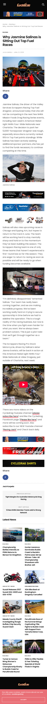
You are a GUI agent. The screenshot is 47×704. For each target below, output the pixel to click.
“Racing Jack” (10, 429)
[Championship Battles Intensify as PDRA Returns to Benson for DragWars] (12, 534)
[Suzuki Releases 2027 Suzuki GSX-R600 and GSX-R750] (12, 577)
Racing (5, 32)
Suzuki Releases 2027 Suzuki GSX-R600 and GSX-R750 (12, 592)
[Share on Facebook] (5, 96)
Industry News (9, 586)
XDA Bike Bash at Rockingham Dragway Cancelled (33, 592)
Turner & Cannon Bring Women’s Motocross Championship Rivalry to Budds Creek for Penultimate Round (12, 665)
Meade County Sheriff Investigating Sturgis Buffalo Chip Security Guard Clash (12, 623)
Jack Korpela (7, 52)
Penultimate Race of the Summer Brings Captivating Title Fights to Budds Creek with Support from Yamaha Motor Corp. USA (34, 627)
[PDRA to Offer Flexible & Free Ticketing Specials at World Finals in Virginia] (34, 646)
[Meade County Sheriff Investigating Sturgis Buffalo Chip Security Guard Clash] (12, 606)
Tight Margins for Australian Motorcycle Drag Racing (23, 498)
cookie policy (18, 694)
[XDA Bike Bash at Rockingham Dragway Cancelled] (34, 577)
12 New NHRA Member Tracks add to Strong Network (23, 511)
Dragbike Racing (32, 586)
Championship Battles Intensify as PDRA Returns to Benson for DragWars (12, 551)
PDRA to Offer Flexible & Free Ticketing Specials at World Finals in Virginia (34, 663)
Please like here (28, 419)
